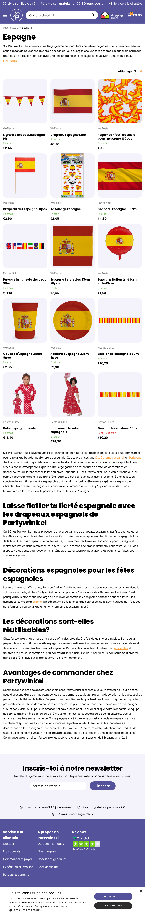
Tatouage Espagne (65, 209)
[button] (49, 910)
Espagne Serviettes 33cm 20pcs (70, 281)
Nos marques (47, 851)
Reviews (79, 831)
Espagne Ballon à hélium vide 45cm (117, 281)
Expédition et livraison (18, 867)
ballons (37, 601)
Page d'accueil (11, 27)
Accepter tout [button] (113, 896)
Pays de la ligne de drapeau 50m (25, 281)
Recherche (93, 15)
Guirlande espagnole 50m (118, 354)
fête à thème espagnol (109, 457)
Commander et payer (17, 859)
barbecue (135, 457)
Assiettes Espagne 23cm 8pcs (69, 356)
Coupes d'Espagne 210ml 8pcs (22, 356)
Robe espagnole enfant (21, 428)
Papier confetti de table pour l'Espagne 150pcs (116, 137)
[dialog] (72, 901)
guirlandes (121, 648)
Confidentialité (48, 867)
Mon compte (11, 851)
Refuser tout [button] (113, 905)
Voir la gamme (5, 15)
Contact (8, 843)
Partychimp (104, 202)
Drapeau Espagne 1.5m (68, 135)
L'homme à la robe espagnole (64, 430)
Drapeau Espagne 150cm (117, 209)
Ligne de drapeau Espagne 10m (24, 137)
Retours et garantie (16, 874)
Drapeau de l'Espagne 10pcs (25, 209)
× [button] (140, 891)
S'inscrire (102, 786)
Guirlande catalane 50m (117, 428)
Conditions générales (52, 859)
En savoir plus (76, 906)
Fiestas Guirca (11, 273)
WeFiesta (8, 128)
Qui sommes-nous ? (51, 843)
